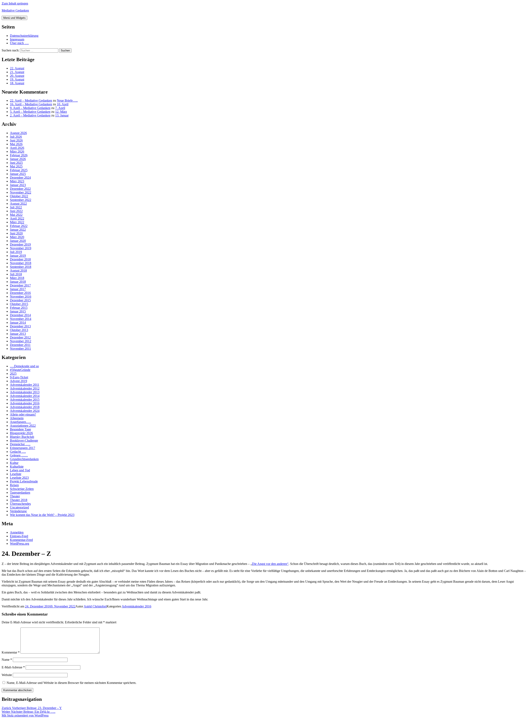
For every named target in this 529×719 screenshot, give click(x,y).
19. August (17, 79)
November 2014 (20, 319)
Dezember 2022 (20, 188)
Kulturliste (17, 466)
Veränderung (18, 511)
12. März (61, 111)
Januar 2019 (18, 255)
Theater (15, 496)
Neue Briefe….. (67, 100)
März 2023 (17, 181)
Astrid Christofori (95, 606)
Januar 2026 (18, 159)
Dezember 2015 (20, 300)
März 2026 (17, 151)
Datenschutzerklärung (24, 35)
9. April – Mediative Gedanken (30, 108)
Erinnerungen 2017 (22, 448)
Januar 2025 (18, 174)
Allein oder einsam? (23, 414)
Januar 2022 (18, 229)
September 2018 (20, 267)
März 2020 (17, 237)
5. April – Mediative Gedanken (30, 111)
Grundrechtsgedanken (24, 459)
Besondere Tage (20, 429)
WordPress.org (19, 543)
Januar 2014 (18, 322)
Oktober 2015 (19, 304)
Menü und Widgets (14, 17)
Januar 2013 (18, 333)
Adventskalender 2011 (24, 384)
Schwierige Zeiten (22, 489)
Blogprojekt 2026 (21, 433)
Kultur (14, 463)
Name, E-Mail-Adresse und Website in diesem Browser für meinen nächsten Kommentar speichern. (71, 683)
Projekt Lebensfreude (24, 481)
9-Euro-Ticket (19, 377)
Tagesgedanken (20, 492)
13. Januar (62, 115)
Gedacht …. (18, 451)
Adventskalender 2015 (24, 399)
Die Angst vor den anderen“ (270, 564)
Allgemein (17, 418)
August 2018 (18, 270)
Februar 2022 (18, 226)
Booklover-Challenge (24, 440)
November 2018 (20, 263)
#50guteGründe (20, 370)
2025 (13, 373)
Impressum (17, 39)
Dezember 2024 (20, 177)
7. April (60, 108)
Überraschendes (20, 503)
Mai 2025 (16, 166)
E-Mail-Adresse (13, 667)
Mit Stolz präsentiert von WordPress (25, 715)
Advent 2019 (18, 381)
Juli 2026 (16, 136)
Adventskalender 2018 (24, 407)
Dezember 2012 (20, 337)
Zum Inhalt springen (15, 3)
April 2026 (17, 148)
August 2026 (18, 133)
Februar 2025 (18, 170)
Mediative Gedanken (15, 10)
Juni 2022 (16, 211)
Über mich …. (19, 43)
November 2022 (20, 192)
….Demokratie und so (24, 366)
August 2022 (18, 203)
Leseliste (15, 474)
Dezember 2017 (20, 285)
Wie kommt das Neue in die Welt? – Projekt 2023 (42, 515)
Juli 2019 (16, 252)
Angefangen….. (20, 422)
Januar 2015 (18, 311)
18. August (17, 83)
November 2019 (20, 248)
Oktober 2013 (19, 330)
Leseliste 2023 (19, 477)
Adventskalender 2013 (24, 392)
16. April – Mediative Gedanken (31, 104)
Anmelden (17, 532)
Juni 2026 (16, 140)
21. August (17, 72)
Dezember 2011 (20, 345)
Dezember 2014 (20, 315)
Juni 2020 (16, 233)
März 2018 (17, 278)
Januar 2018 (18, 281)
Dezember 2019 (20, 244)
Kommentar (11, 652)
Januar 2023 (18, 185)
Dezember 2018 (20, 259)
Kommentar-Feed (21, 540)
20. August (17, 75)
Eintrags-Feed (19, 536)
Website (7, 675)
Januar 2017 (18, 289)
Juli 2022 (16, 207)
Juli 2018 (16, 274)
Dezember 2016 (20, 293)
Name (7, 659)
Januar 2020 (18, 240)
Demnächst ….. (20, 444)
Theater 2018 (18, 500)
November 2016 (20, 296)
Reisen (14, 485)
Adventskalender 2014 (24, 396)
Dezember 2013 (20, 326)
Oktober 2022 (19, 196)
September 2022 (20, 200)
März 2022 (17, 222)
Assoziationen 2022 (23, 425)
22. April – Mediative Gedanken (31, 100)
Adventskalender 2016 (24, 403)
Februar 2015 (18, 307)
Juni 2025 (16, 162)
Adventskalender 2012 (24, 388)
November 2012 (20, 341)
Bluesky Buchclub (22, 437)
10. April (62, 104)
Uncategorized (19, 507)
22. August (17, 68)
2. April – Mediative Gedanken (30, 115)
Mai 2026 (16, 144)
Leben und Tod (20, 470)
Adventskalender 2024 (24, 410)
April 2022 (17, 218)
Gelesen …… (19, 455)
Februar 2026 (18, 155)
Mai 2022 (16, 214)
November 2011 (20, 348)
